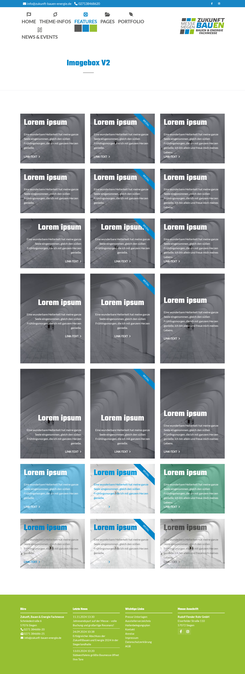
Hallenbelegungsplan (137, 625)
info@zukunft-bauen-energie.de (49, 4)
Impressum (131, 637)
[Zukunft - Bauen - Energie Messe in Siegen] (202, 26)
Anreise (129, 633)
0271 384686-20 (34, 629)
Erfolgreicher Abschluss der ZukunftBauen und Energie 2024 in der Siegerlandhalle (95, 640)
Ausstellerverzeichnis (138, 620)
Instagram (219, 3)
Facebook (211, 3)
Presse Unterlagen (136, 616)
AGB (128, 646)
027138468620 (89, 4)
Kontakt (130, 629)
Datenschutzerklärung (138, 641)
